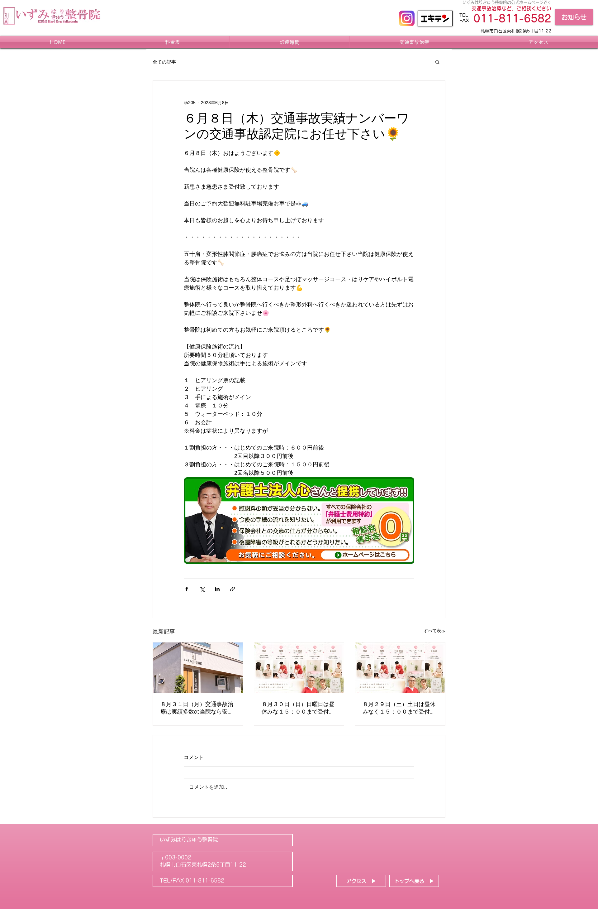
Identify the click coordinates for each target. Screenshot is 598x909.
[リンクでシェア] (232, 589)
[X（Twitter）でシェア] (202, 589)
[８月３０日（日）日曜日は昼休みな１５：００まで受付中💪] (299, 667)
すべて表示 (434, 630)
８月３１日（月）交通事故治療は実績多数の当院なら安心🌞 (196, 708)
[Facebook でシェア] (187, 589)
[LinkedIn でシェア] (217, 589)
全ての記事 (164, 62)
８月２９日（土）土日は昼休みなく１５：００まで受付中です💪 (399, 708)
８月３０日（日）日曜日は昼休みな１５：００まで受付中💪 (298, 708)
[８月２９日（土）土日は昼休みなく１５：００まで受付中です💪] (400, 667)
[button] (437, 61)
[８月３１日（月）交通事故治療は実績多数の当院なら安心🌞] (198, 667)
